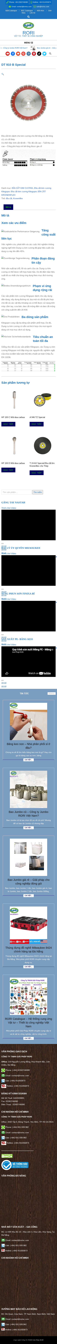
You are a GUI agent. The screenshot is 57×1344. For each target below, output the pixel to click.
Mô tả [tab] (8, 207)
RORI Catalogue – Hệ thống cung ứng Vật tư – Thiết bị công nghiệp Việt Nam (28, 1022)
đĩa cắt (9, 198)
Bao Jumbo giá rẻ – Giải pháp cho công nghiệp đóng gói (26, 48)
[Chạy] (2, 543)
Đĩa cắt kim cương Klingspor (24, 191)
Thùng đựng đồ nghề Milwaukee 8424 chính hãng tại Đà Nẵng (28, 949)
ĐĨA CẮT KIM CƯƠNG (22, 188)
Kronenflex (18, 198)
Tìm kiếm (37, 492)
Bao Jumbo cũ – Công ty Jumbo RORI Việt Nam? (28, 813)
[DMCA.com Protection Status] (7, 1155)
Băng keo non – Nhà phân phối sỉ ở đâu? (28, 745)
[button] (2, 74)
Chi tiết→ (29, 760)
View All (51, 693)
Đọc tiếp (8, 424)
